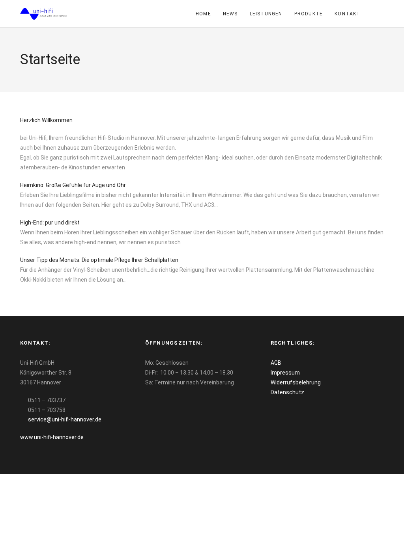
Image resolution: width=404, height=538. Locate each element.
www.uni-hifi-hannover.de (52, 437)
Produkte (308, 14)
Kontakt (347, 14)
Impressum (285, 372)
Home (203, 14)
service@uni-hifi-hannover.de (64, 419)
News (230, 14)
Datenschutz (287, 392)
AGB (276, 363)
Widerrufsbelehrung (296, 382)
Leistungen (266, 14)
